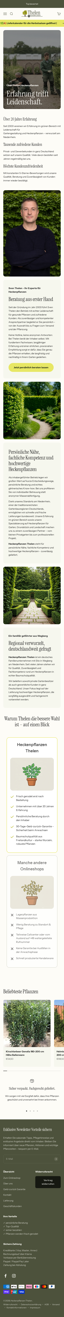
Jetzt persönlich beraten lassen (31, 367)
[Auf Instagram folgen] (14, 1276)
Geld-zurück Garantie (14, 1189)
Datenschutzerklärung (31, 1304)
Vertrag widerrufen (48, 1182)
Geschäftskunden (12, 1206)
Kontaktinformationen (17, 1307)
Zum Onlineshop (11, 1177)
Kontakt (7, 1194)
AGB (46, 1304)
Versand (56, 1304)
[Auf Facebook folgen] (5, 1276)
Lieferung (8, 1200)
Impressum (35, 1307)
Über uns (8, 1183)
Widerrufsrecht (10, 1304)
